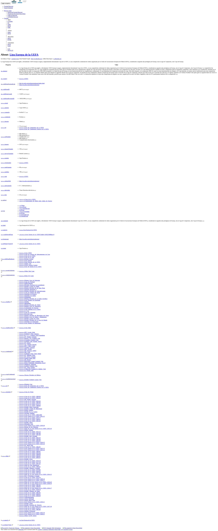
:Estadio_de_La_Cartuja (28, 412)
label (3, 225)
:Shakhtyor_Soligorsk (27, 364)
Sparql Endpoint (8, 8)
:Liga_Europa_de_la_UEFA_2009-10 (32, 479)
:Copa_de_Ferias (26, 392)
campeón (5, 112)
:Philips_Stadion (26, 430)
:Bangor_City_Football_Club (29, 338)
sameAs (4, 230)
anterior (5, 107)
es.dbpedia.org (57, 58)
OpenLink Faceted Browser (14, 12)
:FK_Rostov (25, 360)
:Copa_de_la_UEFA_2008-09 (30, 496)
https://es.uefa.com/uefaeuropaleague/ (29, 85)
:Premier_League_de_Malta (29, 286)
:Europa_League (26, 259)
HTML (9, 39)
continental (7, 351)
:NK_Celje (24, 352)
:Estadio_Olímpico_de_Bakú (29, 491)
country (4, 78)
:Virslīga (24, 302)
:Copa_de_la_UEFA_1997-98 (30, 434)
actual (4, 103)
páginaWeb (6, 181)
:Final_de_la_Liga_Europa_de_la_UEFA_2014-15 (35, 474)
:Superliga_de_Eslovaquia (28, 321)
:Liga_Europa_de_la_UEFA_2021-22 (32, 450)
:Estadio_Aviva (26, 459)
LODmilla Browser (12, 17)
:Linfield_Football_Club (28, 366)
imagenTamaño (7, 149)
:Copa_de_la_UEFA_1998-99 (30, 454)
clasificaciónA (7, 327)
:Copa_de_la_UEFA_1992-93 (30, 398)
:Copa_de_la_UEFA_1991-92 (30, 421)
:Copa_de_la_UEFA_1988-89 (30, 405)
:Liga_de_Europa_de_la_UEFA (30, 266)
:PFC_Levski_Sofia (27, 332)
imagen (5, 144)
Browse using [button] (7, 10)
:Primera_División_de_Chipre (29, 305)
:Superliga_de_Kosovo (28, 294)
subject (3, 200)
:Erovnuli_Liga (25, 314)
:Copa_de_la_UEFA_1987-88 (30, 433)
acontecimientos (8, 270)
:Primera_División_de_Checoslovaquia (32, 291)
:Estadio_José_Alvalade (28, 436)
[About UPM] (22, 3)
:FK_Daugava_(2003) (27, 350)
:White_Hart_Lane (26, 271)
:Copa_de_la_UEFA (27, 199)
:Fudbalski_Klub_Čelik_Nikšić (30, 353)
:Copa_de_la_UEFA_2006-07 (30, 457)
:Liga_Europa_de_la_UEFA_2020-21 (32, 514)
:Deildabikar (25, 297)
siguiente (6, 392)
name (3, 248)
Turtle (9, 24)
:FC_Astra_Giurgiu (27, 367)
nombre (5, 158)
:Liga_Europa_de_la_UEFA (29, 243)
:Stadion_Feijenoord (27, 511)
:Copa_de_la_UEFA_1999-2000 (30, 415)
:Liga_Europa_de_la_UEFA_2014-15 (32, 442)
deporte (5, 121)
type (3, 211)
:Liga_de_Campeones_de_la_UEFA (31, 127)
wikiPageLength (6, 94)
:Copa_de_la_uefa (26, 257)
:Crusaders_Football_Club (28, 340)
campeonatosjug (8, 275)
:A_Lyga (24, 311)
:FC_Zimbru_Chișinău (27, 337)
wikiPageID (5, 89)
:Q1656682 (24, 211)
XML (9, 27)
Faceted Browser (8, 6)
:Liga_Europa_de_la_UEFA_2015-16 (32, 444)
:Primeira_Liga (25, 384)
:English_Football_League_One (30, 379)
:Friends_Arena (26, 503)
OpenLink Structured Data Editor (16, 14)
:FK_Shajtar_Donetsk (27, 399)
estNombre (6, 137)
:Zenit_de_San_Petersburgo (29, 465)
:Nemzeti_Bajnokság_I (28, 289)
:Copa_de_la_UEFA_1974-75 (30, 508)
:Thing (22, 205)
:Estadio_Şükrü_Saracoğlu (29, 407)
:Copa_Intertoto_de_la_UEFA (30, 309)
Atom (9, 32)
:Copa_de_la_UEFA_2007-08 (30, 473)
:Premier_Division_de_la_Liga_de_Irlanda (33, 320)
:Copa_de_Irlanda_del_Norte (29, 292)
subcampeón (6, 185)
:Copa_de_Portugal (27, 282)
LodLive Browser (12, 15)
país (4, 176)
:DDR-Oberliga (26, 283)
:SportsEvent (24, 208)
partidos (5, 172)
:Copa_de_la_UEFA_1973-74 (30, 460)
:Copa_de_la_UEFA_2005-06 (30, 441)
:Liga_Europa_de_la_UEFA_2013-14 (32, 512)
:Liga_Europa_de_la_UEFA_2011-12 (32, 416)
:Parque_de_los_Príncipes (28, 427)
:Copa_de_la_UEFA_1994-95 (30, 486)
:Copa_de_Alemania (27, 312)
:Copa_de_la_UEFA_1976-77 (30, 418)
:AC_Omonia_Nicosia (27, 344)
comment (4, 221)
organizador (6, 162)
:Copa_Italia (25, 327)
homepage (5, 239)
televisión (5, 190)
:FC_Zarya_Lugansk (27, 357)
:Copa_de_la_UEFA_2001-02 (30, 463)
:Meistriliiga (25, 303)
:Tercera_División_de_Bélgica (30, 375)
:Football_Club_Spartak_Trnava (30, 341)
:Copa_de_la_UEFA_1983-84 (30, 402)
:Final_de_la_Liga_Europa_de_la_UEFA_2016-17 (35, 488)
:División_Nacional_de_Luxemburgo (31, 285)
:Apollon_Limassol (27, 347)
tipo (4, 195)
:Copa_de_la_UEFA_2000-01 (30, 494)
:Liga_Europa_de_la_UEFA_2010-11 (32, 502)
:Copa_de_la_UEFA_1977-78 (30, 462)
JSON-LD (10, 50)
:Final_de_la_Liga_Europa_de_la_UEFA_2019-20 (35, 482)
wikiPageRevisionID (7, 98)
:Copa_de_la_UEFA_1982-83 (30, 492)
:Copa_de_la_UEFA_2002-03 (30, 437)
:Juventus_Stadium (26, 413)
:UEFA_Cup (25, 263)
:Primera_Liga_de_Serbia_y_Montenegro (33, 317)
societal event (15, 58)
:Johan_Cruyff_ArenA (27, 515)
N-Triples (10, 21)
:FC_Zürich (25, 343)
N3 (8, 23)
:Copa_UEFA (25, 253)
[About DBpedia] (14, 3)
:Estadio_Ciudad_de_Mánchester (30, 408)
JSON (9, 26)
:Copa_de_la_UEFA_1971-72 (30, 431)
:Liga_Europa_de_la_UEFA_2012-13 (32, 448)
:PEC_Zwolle (25, 349)
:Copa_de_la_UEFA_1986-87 (30, 456)
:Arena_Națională (26, 499)
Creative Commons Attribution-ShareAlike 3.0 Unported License (55, 529)
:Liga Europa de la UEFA (28, 230)
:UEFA (23, 78)
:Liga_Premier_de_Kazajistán (29, 300)
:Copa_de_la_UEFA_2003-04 (30, 401)
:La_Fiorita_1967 (26, 370)
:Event (22, 207)
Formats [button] (6, 18)
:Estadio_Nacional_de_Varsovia (30, 505)
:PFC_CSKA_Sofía (27, 346)
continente (5, 117)
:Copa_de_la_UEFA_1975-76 (30, 477)
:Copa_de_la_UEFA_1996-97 (30, 467)
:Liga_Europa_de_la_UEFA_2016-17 (32, 480)
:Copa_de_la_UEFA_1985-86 (30, 509)
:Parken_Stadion (26, 410)
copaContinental (8, 374)
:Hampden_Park (26, 424)
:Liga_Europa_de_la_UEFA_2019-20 (32, 425)
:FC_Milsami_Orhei (27, 355)
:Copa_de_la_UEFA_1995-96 (30, 439)
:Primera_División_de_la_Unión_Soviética (33, 298)
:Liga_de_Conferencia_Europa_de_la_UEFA (34, 129)
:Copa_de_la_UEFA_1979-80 (30, 470)
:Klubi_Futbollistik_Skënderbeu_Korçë (32, 363)
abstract (4, 71)
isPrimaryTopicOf (7, 243)
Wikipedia (21, 529)
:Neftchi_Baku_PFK (27, 358)
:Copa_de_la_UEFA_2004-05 (30, 471)
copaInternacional (8, 379)
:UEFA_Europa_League (28, 265)
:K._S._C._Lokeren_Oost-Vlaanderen (32, 335)
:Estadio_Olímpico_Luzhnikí (29, 468)
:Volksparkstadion (26, 497)
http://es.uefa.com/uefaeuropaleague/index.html (32, 83)
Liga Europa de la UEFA (24, 54)
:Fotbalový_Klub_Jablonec (29, 334)
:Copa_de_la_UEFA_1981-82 (30, 485)
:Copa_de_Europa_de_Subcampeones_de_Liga (34, 254)
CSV (8, 49)
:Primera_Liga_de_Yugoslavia (30, 306)
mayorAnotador (7, 153)
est (3, 127)
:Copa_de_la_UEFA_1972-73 (30, 404)
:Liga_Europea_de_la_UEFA (29, 262)
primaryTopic (6, 525)
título (5, 456)
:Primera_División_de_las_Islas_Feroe (32, 288)
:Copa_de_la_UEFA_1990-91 (30, 419)
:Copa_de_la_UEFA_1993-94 (30, 453)
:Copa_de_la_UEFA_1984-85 (30, 447)
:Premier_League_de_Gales (29, 318)
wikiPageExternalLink (8, 84)
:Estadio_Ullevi (26, 422)
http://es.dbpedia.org (36, 58)
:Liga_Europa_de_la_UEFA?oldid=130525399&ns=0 (36, 234)
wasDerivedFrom (7, 234)
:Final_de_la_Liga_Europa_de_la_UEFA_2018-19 (35, 483)
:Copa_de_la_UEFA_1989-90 (30, 396)
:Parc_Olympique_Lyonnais (29, 476)
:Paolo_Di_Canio (26, 276)
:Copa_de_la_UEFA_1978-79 (30, 489)
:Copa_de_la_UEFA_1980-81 (30, 451)
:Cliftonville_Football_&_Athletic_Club (32, 369)
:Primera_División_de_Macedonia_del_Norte (34, 315)
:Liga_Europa (25, 260)
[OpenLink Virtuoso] (10, 528)
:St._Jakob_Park (26, 445)
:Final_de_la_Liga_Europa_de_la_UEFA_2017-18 (35, 506)
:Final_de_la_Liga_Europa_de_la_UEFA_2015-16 (35, 428)
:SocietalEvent (24, 214)
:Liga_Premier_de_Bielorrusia (29, 323)
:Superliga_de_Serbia (27, 295)
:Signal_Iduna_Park (27, 500)
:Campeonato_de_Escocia (28, 308)
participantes (6, 167)
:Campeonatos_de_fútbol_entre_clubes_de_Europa (35, 201)
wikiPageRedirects (8, 259)
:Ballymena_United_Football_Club (31, 361)
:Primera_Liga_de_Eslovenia (29, 280)
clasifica (6, 302)
